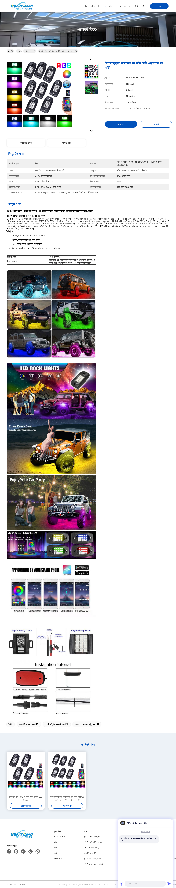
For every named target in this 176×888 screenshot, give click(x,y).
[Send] (169, 884)
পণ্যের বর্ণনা (66, 143)
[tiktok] (30, 851)
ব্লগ (116, 6)
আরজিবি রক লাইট (29, 51)
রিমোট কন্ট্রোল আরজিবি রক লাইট (56, 724)
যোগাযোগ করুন (125, 6)
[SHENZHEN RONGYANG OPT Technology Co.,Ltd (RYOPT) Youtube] (23, 851)
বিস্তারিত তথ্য (26, 143)
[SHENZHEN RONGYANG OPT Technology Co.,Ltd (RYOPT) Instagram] (16, 851)
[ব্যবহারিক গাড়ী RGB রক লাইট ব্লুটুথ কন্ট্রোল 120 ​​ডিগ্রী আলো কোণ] (25, 773)
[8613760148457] (37, 851)
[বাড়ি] (22, 837)
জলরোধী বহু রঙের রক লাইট (28, 724)
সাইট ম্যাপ (21, 885)
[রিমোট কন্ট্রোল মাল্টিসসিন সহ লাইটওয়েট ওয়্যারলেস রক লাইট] (39, 94)
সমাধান (110, 6)
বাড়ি (85, 6)
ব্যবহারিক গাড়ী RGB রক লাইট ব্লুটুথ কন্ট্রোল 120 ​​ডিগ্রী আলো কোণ (26, 798)
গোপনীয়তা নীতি (11, 885)
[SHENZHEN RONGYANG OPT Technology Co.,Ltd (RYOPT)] (22, 6)
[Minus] (169, 823)
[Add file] (121, 884)
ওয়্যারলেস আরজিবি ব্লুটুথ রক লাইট (87, 724)
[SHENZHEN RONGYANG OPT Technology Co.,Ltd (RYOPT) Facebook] (9, 851)
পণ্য (104, 6)
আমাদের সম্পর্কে (95, 6)
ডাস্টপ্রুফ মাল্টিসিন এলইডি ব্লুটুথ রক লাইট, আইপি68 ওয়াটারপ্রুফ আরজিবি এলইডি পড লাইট (67, 798)
